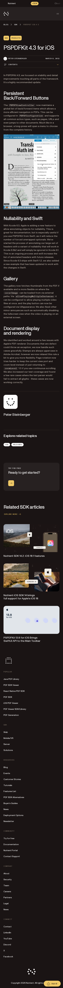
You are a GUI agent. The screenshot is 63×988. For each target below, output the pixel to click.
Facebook (8, 956)
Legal (6, 903)
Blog (6, 767)
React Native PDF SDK (14, 691)
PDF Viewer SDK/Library (15, 709)
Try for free (9, 838)
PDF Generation (11, 715)
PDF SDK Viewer (11, 685)
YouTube (8, 938)
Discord (7, 944)
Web (6, 732)
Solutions (8, 750)
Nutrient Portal (11, 850)
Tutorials (8, 785)
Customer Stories (12, 779)
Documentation (11, 844)
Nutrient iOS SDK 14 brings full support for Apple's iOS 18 (21, 596)
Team (6, 885)
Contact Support (12, 856)
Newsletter (9, 821)
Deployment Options (13, 815)
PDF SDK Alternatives (14, 797)
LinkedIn (7, 932)
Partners (8, 897)
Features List (10, 791)
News (6, 809)
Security (8, 879)
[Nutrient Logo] (6, 13)
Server (7, 744)
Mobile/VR (8, 738)
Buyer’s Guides (11, 803)
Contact (8, 926)
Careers (7, 891)
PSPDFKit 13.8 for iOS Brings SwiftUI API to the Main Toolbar (22, 639)
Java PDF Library (11, 679)
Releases (17, 444)
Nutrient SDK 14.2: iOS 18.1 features (24, 556)
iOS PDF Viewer (11, 703)
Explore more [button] (10, 514)
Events (7, 773)
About (6, 873)
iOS (6, 444)
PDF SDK (8, 697)
